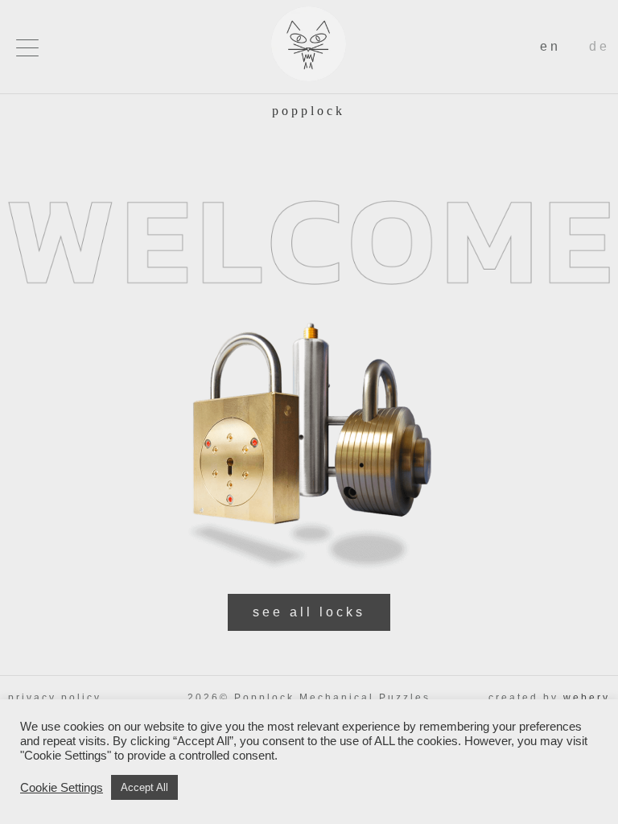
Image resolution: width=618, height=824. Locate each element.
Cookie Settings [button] (61, 787)
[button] (27, 47)
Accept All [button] (144, 787)
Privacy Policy (54, 697)
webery (586, 697)
